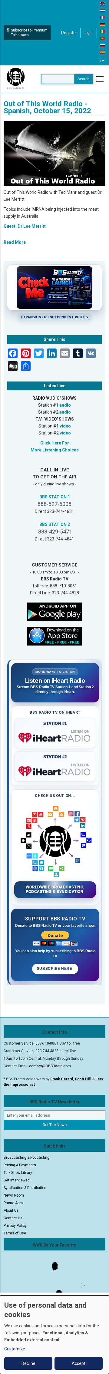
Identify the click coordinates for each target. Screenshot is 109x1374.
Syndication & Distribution (25, 1188)
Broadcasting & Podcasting (26, 1157)
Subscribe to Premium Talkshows (29, 32)
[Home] (16, 78)
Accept (78, 1363)
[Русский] (102, 45)
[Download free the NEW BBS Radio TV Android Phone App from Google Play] (54, 611)
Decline (28, 1363)
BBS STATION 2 (54, 524)
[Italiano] (102, 31)
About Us (11, 1210)
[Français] (102, 17)
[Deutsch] (102, 24)
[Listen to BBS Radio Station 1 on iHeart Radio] (55, 736)
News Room (14, 1195)
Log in (89, 33)
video (65, 426)
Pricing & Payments (20, 1165)
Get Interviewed (17, 1180)
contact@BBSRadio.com (50, 1066)
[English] (102, 3)
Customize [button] (14, 1348)
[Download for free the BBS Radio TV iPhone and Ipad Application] (54, 635)
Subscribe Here (55, 968)
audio (65, 405)
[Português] (102, 38)
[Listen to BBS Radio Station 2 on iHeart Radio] (55, 770)
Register (69, 32)
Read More (15, 242)
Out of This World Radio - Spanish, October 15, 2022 (47, 107)
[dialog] (54, 1335)
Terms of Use (15, 1233)
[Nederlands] (102, 10)
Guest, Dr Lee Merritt (25, 226)
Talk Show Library (18, 1173)
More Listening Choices (55, 450)
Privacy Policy (15, 1226)
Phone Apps (13, 1203)
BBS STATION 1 (54, 496)
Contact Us (13, 1218)
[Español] (102, 52)
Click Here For (54, 443)
